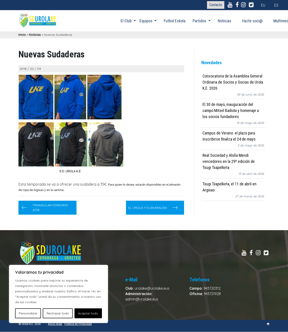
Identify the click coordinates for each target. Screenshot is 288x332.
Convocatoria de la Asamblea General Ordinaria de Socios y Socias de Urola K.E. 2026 (232, 82)
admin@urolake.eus (141, 299)
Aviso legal (55, 324)
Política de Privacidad (78, 324)
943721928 (212, 293)
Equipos (146, 20)
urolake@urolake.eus (152, 288)
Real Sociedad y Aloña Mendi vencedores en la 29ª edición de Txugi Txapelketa (228, 161)
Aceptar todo (88, 313)
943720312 (212, 288)
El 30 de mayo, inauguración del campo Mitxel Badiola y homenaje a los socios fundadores (230, 110)
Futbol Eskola (174, 20)
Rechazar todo (58, 313)
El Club (127, 20)
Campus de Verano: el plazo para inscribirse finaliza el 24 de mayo (228, 136)
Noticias (224, 20)
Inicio (22, 35)
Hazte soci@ (252, 20)
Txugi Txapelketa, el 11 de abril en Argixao (229, 187)
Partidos (200, 20)
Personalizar (28, 313)
